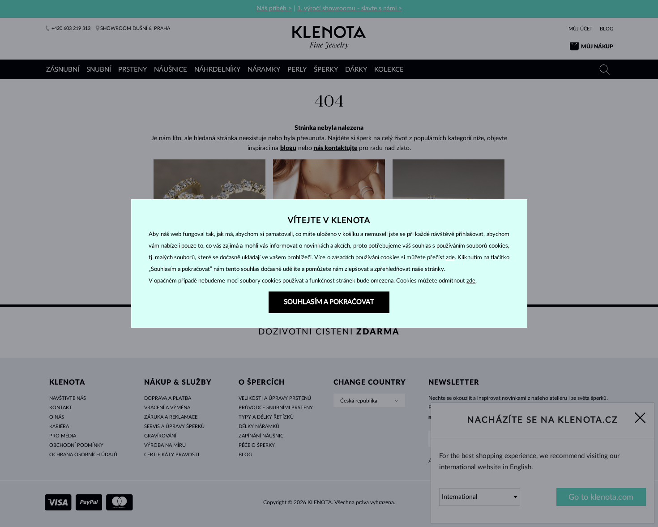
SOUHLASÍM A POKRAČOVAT (329, 302)
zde (450, 258)
